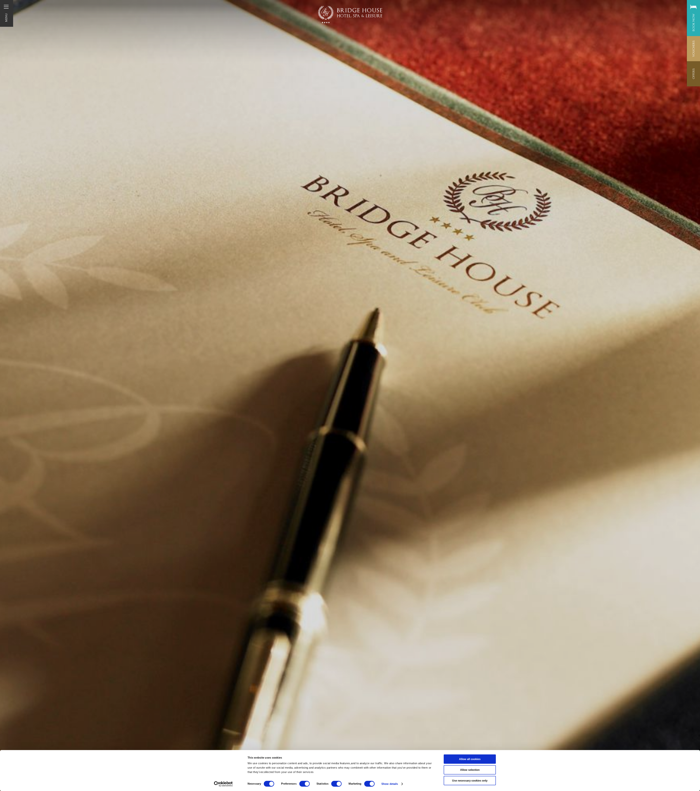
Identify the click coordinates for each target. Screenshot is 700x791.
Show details (389, 783)
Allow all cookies (470, 759)
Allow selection (470, 769)
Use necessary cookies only (469, 780)
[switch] (304, 784)
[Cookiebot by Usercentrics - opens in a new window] (223, 784)
